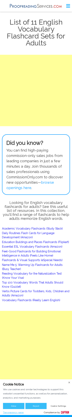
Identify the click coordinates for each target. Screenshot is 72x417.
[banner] (36, 6)
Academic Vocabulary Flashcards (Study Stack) (32, 228)
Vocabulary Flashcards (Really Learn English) (31, 300)
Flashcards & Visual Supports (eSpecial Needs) (32, 260)
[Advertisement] (36, 90)
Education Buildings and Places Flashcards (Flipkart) (35, 242)
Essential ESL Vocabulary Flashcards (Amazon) (32, 246)
